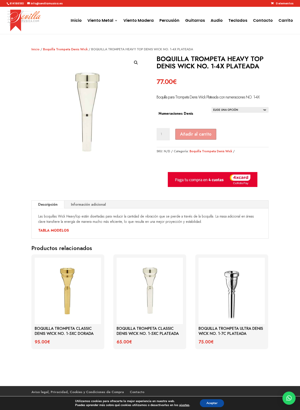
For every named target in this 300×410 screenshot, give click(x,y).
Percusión (169, 21)
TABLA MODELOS (53, 230)
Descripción (48, 204)
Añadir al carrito (195, 134)
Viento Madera (138, 21)
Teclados (237, 21)
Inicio (76, 21)
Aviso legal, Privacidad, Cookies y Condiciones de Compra (77, 392)
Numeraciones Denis (176, 113)
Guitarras (195, 21)
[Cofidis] (212, 186)
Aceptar (211, 403)
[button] (136, 63)
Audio (217, 21)
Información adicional (88, 204)
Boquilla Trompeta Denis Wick (65, 49)
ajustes (184, 405)
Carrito (285, 21)
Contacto (263, 21)
